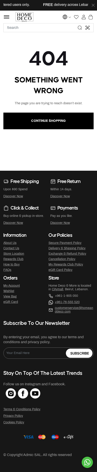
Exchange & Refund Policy (67, 253)
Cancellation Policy (61, 259)
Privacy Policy (13, 416)
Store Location (13, 253)
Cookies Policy (13, 422)
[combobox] (48, 27)
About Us (9, 243)
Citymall (57, 289)
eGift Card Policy (60, 270)
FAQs (7, 270)
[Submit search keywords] (79, 27)
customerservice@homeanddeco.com (74, 310)
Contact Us (11, 248)
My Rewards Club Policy (65, 264)
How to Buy (11, 264)
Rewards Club (13, 259)
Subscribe (79, 353)
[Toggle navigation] (6, 17)
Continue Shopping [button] (48, 121)
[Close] (93, 5)
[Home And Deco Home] (24, 16)
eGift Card (10, 302)
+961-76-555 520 (67, 302)
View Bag (10, 296)
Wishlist (8, 291)
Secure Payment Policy (64, 243)
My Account (11, 285)
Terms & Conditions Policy (21, 409)
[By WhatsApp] (87, 462)
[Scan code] (87, 27)
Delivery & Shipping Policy (66, 248)
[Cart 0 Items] (90, 17)
